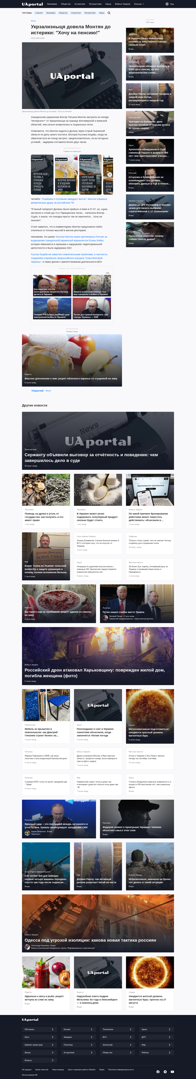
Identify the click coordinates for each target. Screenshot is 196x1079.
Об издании (26, 1070)
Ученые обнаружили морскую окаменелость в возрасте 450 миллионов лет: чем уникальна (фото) (150, 784)
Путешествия (95, 4)
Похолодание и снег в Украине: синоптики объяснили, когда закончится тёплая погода (95, 732)
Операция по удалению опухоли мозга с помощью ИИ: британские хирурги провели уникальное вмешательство (96, 569)
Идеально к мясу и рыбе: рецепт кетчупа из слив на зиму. (44, 998)
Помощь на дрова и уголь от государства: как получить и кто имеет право (44, 517)
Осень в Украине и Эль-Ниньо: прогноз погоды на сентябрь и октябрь (147, 757)
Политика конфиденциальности (121, 1070)
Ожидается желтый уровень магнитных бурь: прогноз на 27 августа (147, 999)
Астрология (80, 4)
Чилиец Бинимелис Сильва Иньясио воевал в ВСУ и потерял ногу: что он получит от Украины (98, 543)
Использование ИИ (29, 1075)
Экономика (52, 4)
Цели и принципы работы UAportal (81, 1070)
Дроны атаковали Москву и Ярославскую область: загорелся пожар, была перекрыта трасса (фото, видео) (97, 758)
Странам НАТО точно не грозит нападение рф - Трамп (46, 783)
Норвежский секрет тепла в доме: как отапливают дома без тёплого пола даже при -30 (97, 784)
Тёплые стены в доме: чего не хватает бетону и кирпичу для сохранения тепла (150, 541)
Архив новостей (41, 1070)
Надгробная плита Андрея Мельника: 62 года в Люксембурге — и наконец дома (97, 999)
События (38, 13)
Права (101, 1070)
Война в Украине (122, 4)
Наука (108, 4)
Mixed (33, 21)
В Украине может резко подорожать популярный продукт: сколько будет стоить (97, 517)
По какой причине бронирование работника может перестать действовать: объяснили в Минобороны (148, 517)
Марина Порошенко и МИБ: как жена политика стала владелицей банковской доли (46, 757)
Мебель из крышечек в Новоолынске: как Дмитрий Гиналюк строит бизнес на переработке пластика (41, 732)
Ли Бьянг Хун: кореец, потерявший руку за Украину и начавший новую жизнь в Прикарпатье (148, 569)
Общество (66, 4)
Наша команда (58, 1070)
